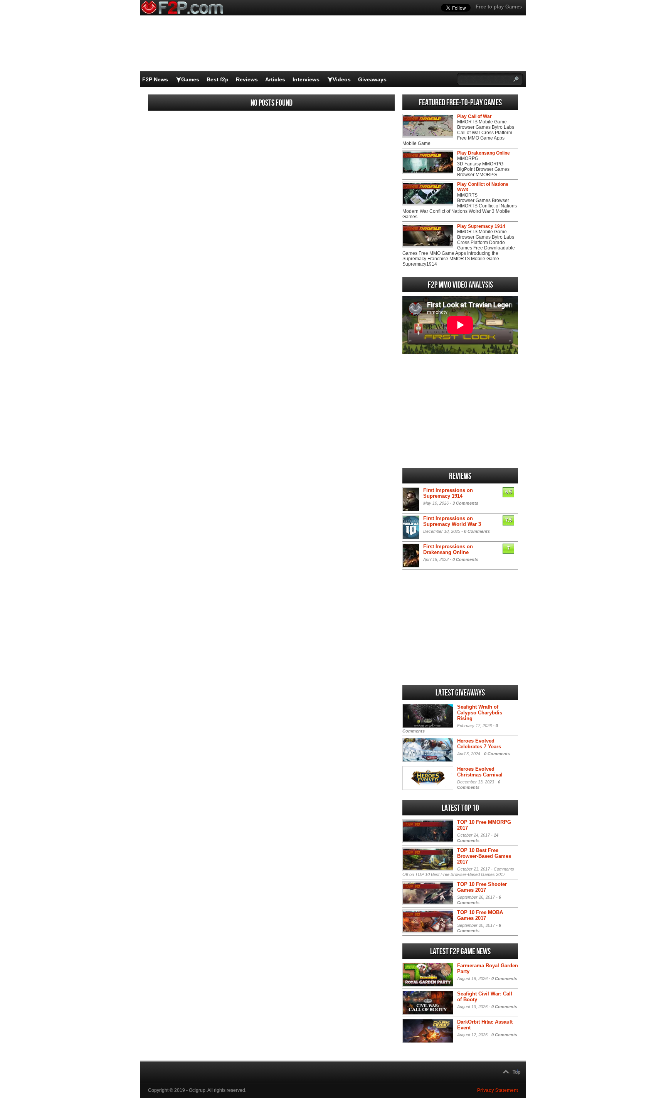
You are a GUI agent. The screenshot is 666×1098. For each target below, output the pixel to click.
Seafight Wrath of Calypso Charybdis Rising (479, 712)
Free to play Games (499, 7)
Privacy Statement (497, 1090)
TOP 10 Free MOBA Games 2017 (480, 915)
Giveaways (372, 79)
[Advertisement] (460, 411)
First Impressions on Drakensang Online (448, 549)
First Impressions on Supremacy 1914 (448, 493)
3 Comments (465, 503)
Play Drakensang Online (483, 153)
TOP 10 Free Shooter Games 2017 (482, 887)
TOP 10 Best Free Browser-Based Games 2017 (484, 856)
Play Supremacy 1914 (481, 226)
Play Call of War (474, 116)
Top (516, 1072)
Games (190, 79)
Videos (342, 79)
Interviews (306, 79)
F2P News (155, 79)
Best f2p (218, 79)
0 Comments (477, 531)
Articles (275, 79)
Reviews (247, 79)
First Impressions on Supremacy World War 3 (452, 521)
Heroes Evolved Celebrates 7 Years (479, 743)
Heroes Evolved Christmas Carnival (480, 772)
